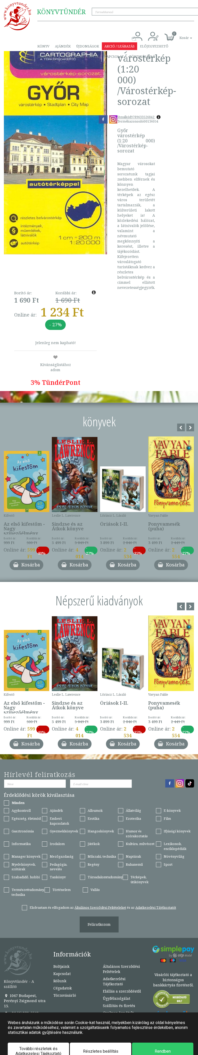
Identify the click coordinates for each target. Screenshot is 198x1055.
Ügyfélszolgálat (116, 998)
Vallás (95, 889)
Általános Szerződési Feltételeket (100, 907)
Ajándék (63, 46)
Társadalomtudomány (105, 877)
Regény (93, 864)
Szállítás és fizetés (80, 56)
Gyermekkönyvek (64, 831)
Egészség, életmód (26, 818)
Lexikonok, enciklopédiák (175, 846)
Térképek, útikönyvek (139, 879)
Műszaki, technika (102, 856)
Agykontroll (21, 810)
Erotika (93, 818)
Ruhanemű (134, 864)
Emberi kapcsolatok (59, 821)
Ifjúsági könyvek (177, 831)
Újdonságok (87, 46)
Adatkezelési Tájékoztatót (155, 907)
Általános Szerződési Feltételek (121, 969)
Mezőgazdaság (61, 856)
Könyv (43, 46)
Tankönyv (58, 877)
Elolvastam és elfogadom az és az (103, 907)
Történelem (61, 889)
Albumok (95, 810)
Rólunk (59, 980)
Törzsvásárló (142, 56)
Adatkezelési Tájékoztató (114, 981)
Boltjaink (61, 966)
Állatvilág (133, 810)
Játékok (94, 843)
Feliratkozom (99, 924)
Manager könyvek (26, 856)
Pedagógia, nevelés (58, 867)
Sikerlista (46, 56)
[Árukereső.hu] (171, 1000)
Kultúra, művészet (140, 843)
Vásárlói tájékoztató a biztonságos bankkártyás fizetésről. (173, 979)
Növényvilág (174, 856)
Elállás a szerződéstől (122, 991)
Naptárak (133, 856)
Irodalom (57, 843)
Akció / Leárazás (119, 46)
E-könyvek (172, 810)
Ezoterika (133, 818)
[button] (180, 35)
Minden (18, 802)
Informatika (21, 843)
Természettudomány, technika (28, 892)
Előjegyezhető (154, 46)
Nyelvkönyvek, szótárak (24, 867)
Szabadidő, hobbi (26, 877)
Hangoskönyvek (101, 831)
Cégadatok (62, 988)
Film (167, 818)
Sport (168, 864)
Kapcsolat (114, 56)
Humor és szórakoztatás (137, 833)
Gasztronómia (23, 831)
